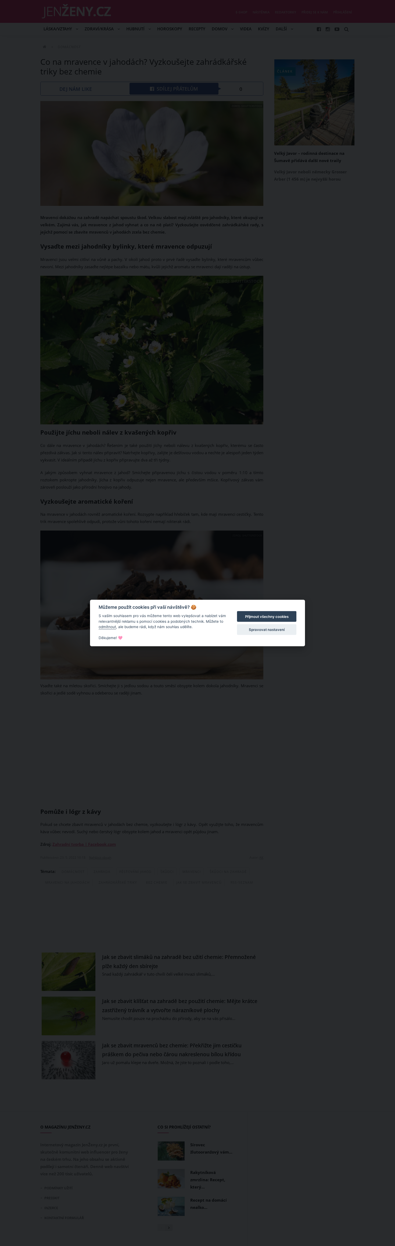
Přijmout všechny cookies (267, 616)
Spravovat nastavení (267, 629)
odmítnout (107, 627)
